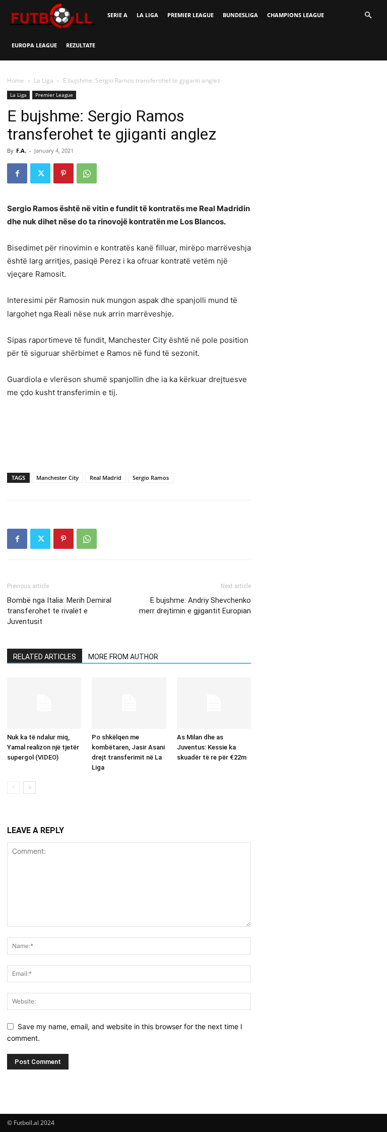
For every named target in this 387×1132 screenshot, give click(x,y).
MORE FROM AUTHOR (123, 657)
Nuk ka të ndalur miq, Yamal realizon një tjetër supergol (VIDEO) (43, 747)
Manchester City (57, 477)
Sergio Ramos (151, 477)
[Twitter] (40, 173)
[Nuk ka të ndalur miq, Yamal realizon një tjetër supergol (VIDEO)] (44, 702)
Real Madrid (105, 477)
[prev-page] (13, 787)
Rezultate (80, 45)
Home (15, 80)
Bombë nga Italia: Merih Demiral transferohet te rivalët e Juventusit (59, 611)
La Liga (147, 15)
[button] (368, 15)
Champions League (295, 15)
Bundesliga (240, 15)
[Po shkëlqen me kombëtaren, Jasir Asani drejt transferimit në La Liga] (129, 702)
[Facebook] (17, 173)
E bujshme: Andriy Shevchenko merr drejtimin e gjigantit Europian (195, 605)
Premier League (190, 15)
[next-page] (29, 787)
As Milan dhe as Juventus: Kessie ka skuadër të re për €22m (211, 747)
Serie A (117, 15)
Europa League (34, 45)
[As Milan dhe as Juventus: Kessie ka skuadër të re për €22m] (214, 702)
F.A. (21, 150)
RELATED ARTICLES (44, 657)
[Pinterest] (63, 173)
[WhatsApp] (87, 173)
